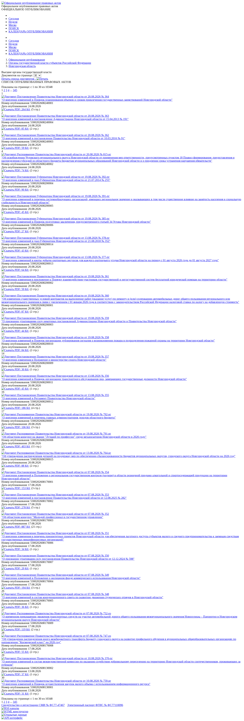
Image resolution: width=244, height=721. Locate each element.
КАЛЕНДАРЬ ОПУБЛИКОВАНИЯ (31, 31)
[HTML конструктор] (14, 711)
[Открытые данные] (14, 714)
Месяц (12, 25)
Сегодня (14, 18)
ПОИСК (14, 28)
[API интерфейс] (12, 717)
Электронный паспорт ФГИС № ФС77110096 (95, 705)
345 (15, 90)
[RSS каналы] (10, 708)
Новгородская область (22, 66)
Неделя (13, 21)
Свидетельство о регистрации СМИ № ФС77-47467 (33, 705)
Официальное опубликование (27, 59)
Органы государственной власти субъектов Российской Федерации (50, 62)
